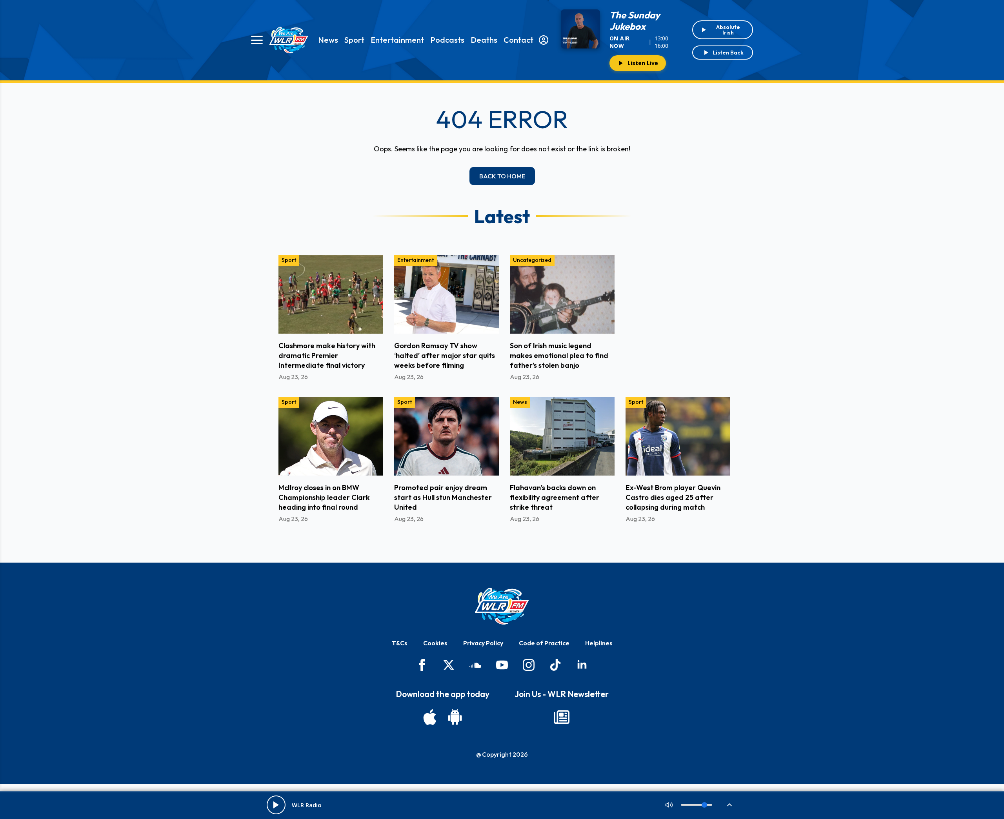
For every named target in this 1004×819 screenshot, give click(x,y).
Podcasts (447, 40)
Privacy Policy (483, 643)
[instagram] (529, 665)
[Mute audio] (669, 805)
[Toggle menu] (257, 40)
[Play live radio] (276, 804)
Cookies (435, 643)
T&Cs (399, 643)
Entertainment (397, 40)
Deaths (484, 40)
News (328, 40)
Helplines (599, 643)
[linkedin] (582, 665)
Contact (518, 40)
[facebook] (422, 665)
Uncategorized (532, 259)
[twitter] (449, 665)
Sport (354, 40)
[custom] (475, 665)
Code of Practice (544, 643)
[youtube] (502, 665)
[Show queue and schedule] (729, 805)
